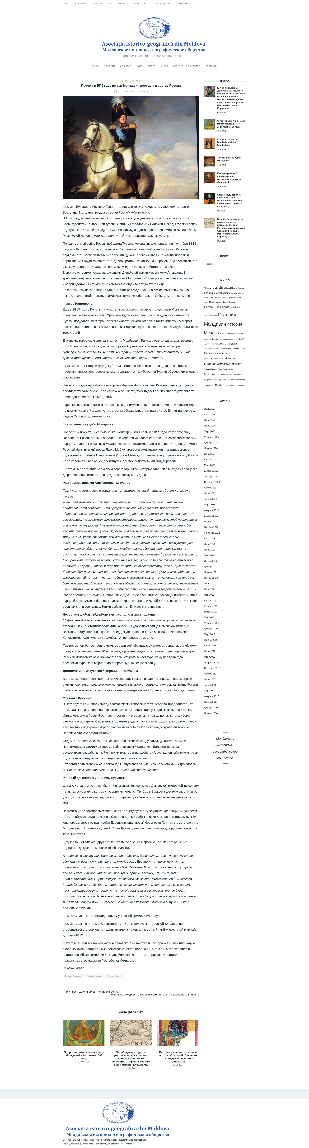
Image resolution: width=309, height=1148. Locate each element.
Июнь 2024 (209, 453)
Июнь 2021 (209, 589)
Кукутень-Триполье (212, 344)
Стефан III (211, 374)
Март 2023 (209, 504)
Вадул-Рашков (238, 288)
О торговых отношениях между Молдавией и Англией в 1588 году (84, 1055)
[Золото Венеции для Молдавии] (209, 161)
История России (114, 976)
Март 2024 (209, 465)
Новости (80, 3)
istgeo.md (126, 91)
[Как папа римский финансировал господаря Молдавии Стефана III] (209, 177)
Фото (110, 3)
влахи (233, 374)
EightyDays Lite (108, 1143)
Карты (135, 3)
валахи (228, 374)
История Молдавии (73, 976)
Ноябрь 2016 (211, 713)
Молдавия (232, 343)
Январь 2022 (210, 561)
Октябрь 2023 (211, 476)
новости (219, 384)
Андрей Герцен (222, 287)
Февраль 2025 (211, 436)
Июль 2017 (209, 679)
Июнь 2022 (209, 549)
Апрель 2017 (210, 685)
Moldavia (207, 288)
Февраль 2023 (211, 510)
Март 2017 (209, 690)
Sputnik (80, 967)
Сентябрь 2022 (212, 532)
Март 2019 (209, 634)
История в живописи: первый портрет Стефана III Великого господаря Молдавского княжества (178, 1057)
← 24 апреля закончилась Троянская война (91, 991)
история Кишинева (237, 380)
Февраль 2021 (211, 606)
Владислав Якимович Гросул (215, 297)
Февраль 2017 (211, 696)
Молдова (210, 363)
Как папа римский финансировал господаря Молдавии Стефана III (229, 177)
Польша (207, 369)
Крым (241, 338)
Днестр (232, 302)
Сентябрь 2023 (212, 482)
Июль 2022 (209, 544)
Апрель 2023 (210, 498)
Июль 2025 (209, 420)
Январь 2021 (210, 611)
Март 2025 (209, 431)
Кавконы (215, 339)
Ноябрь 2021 (211, 572)
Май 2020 (209, 617)
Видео (122, 3)
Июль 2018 (209, 651)
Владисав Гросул (236, 293)
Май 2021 (209, 594)
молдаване (208, 385)
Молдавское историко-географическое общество (104, 1139)
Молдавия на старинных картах (233, 348)
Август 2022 (210, 538)
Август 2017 (210, 673)
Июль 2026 (209, 408)
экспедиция (239, 385)
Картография (224, 339)
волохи (240, 374)
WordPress (88, 1143)
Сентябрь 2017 (212, 668)
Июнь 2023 (209, 493)
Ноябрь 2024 (211, 448)
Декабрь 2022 (211, 515)
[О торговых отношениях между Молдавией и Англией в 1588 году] (84, 1032)
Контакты (182, 3)
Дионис (226, 302)
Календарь (123, 81)
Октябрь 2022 (211, 527)
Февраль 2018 (211, 662)
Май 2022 (209, 555)
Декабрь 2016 (211, 707)
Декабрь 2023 (211, 470)
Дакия (219, 302)
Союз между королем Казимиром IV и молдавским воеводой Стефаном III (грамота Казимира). (230, 200)
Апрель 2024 (210, 459)
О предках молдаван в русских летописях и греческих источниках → (155, 994)
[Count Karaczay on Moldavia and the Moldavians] (209, 143)
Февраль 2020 (211, 623)
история (226, 380)
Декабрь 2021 (211, 566)
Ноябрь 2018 (211, 639)
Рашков (214, 369)
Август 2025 (210, 414)
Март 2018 (209, 656)
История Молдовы (94, 976)
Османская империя (229, 363)
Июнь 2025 (209, 425)
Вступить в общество (157, 3)
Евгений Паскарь (215, 307)
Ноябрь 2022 (211, 521)
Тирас (222, 374)
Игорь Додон (234, 307)
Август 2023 (210, 487)
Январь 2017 (210, 701)
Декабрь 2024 (211, 442)
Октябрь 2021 (211, 577)
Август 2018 (210, 645)
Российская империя (226, 369)
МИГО (223, 343)
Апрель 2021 (210, 600)
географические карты (213, 380)
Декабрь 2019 (211, 628)
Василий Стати (221, 293)
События (96, 3)
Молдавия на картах (212, 348)
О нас (66, 3)
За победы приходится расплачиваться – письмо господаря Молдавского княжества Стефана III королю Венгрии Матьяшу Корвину (131, 1058)
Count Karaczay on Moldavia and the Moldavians (227, 142)
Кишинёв (233, 339)
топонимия (229, 385)
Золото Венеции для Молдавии (229, 159)
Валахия (209, 292)
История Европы (211, 315)
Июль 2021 (209, 583)
